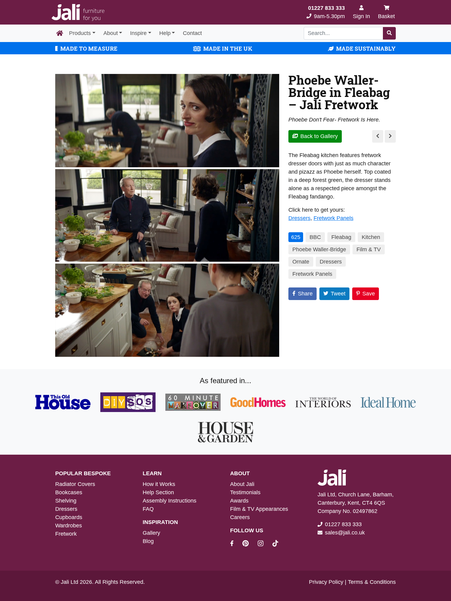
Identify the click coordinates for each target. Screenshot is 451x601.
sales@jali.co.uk (345, 533)
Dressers (299, 218)
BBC (315, 237)
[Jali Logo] (78, 12)
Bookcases (68, 492)
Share (305, 294)
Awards (239, 501)
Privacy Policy (326, 582)
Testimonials (245, 492)
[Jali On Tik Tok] (275, 544)
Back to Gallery (319, 136)
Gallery (151, 533)
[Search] (389, 33)
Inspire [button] (138, 33)
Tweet (338, 294)
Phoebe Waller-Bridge (319, 249)
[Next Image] (390, 136)
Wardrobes (68, 525)
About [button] (110, 33)
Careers (240, 517)
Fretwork (66, 534)
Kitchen (371, 237)
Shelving (65, 501)
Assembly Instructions (169, 501)
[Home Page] (59, 33)
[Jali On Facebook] (235, 544)
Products (80, 33)
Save (368, 294)
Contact (192, 33)
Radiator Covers (75, 484)
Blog (148, 541)
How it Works (159, 484)
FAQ (148, 509)
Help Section (158, 492)
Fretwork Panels (333, 218)
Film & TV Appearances (259, 509)
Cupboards (68, 517)
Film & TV (369, 249)
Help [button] (165, 33)
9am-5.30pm (326, 12)
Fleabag (341, 237)
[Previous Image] (377, 136)
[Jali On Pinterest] (249, 544)
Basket (386, 16)
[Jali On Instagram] (264, 544)
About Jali (242, 484)
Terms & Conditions (372, 582)
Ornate (300, 262)
